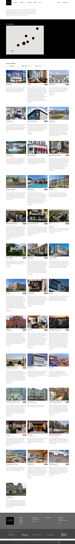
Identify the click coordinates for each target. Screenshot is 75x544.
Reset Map (8, 26)
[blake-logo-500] (63, 533)
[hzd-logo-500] (37, 534)
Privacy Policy (61, 517)
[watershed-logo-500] (50, 533)
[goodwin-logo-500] (11, 533)
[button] (12, 50)
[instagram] (47, 517)
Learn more (29, 102)
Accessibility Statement (62, 520)
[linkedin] (49, 517)
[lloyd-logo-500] (24, 533)
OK (58, 542)
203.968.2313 (34, 521)
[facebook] (45, 517)
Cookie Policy (49, 542)
